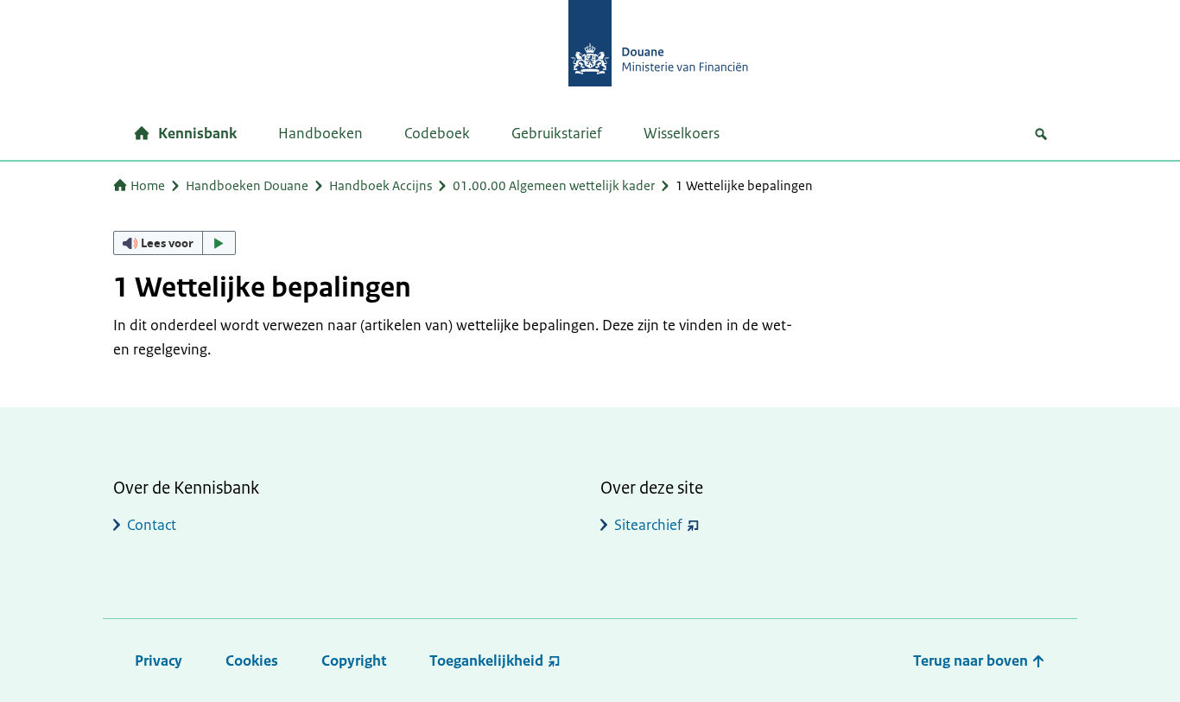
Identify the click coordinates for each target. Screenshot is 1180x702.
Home (147, 185)
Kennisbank (197, 133)
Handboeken (320, 133)
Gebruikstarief (556, 133)
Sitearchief (648, 524)
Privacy (158, 660)
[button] (174, 243)
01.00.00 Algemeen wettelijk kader (554, 185)
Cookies (251, 660)
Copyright (353, 660)
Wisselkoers (682, 133)
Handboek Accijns (380, 185)
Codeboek (437, 133)
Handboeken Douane (247, 185)
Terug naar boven (972, 660)
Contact (151, 524)
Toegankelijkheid (486, 660)
